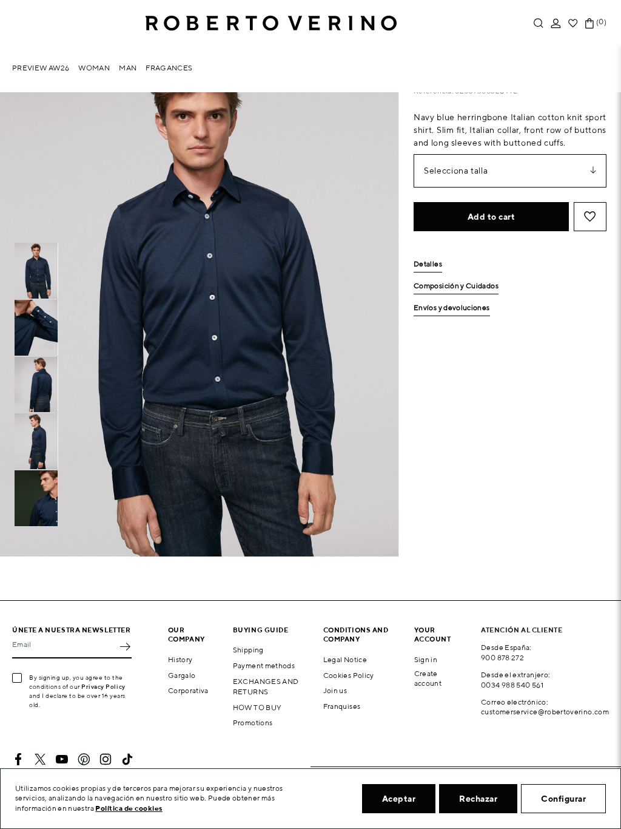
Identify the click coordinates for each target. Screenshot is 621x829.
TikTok (127, 759)
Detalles (428, 264)
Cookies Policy (348, 675)
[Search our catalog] (538, 23)
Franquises (342, 706)
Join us (335, 690)
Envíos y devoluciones (452, 308)
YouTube (62, 759)
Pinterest (84, 759)
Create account (428, 678)
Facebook (18, 759)
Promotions (253, 722)
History (180, 659)
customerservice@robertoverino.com (545, 711)
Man (127, 67)
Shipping (248, 649)
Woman (94, 67)
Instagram (105, 759)
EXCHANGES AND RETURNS (266, 686)
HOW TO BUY (257, 707)
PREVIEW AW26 (40, 67)
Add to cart (491, 217)
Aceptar (399, 799)
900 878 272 (502, 657)
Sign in (426, 659)
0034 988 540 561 (512, 684)
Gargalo (182, 675)
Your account (432, 634)
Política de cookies (129, 808)
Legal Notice (345, 659)
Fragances (169, 67)
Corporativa (188, 690)
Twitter (40, 759)
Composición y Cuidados (456, 286)
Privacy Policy (103, 686)
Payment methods (264, 665)
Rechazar (478, 799)
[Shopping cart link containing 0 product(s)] (589, 23)
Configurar (563, 799)
